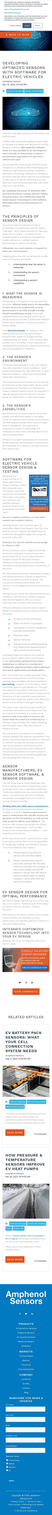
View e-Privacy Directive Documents (16, 9)
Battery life (18, 1228)
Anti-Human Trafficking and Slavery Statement (26, 1506)
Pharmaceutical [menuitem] (26, 1369)
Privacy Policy (17, 1501)
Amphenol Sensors (12, 81)
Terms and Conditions (26, 1510)
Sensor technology (34, 91)
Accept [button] (27, 25)
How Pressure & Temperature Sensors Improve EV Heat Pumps (25, 1162)
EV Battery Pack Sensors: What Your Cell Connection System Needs (23, 1041)
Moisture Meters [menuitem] (26, 1341)
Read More (15, 1132)
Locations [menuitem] (26, 1379)
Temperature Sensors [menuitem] (26, 1328)
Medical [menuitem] (26, 1360)
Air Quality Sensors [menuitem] (26, 1337)
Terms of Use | (34, 1501)
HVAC (8, 1228)
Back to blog (19, 34)
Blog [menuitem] (26, 1392)
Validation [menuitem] (26, 1346)
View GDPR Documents (12, 13)
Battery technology (15, 1106)
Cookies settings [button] (15, 25)
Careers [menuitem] (26, 1388)
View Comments (26, 991)
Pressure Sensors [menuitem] (26, 1333)
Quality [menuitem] (26, 1383)
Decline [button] (37, 25)
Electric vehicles (15, 91)
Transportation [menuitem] (26, 1356)
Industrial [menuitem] (26, 1365)
